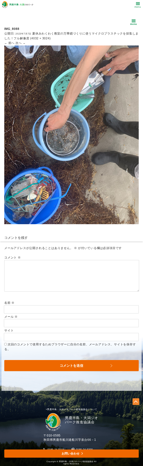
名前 (9, 302)
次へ (20, 43)
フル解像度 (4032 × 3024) (32, 38)
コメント (12, 257)
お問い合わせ (71, 453)
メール (11, 316)
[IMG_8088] (71, 221)
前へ (9, 43)
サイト (9, 330)
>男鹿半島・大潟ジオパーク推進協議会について (71, 409)
